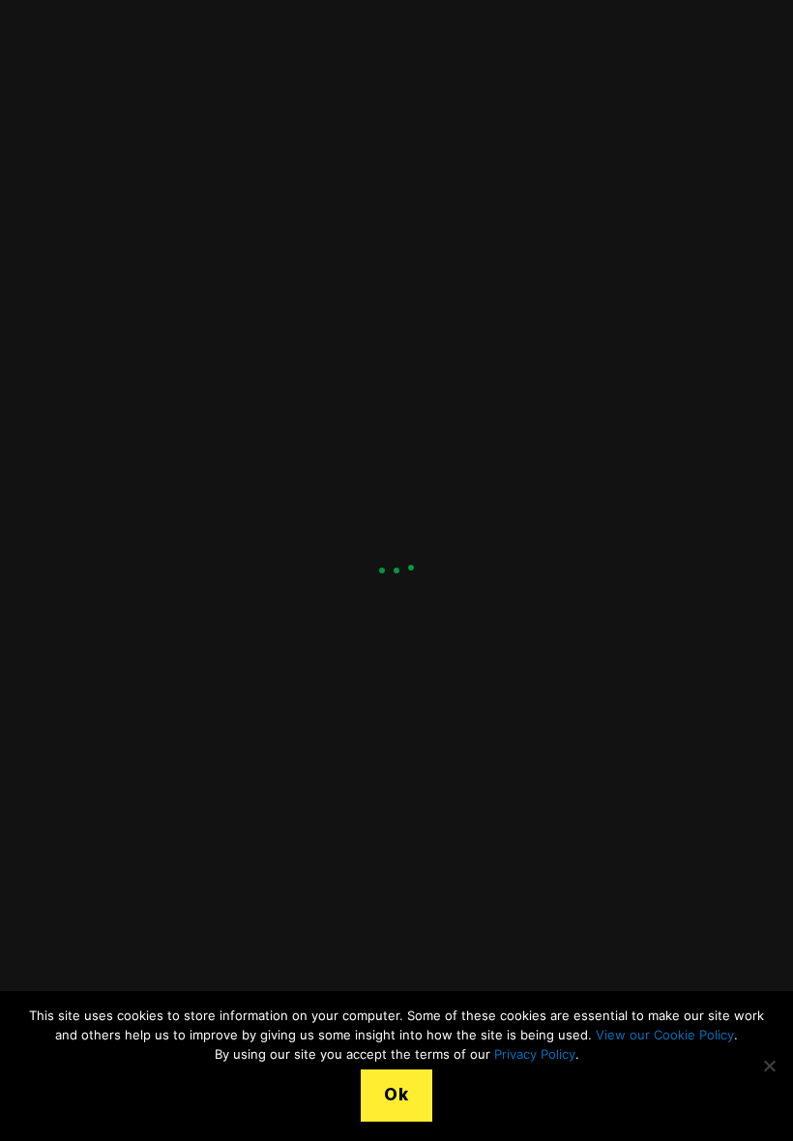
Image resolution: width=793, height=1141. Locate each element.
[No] (768, 1065)
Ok (396, 1094)
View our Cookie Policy (665, 1034)
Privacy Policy (534, 1054)
